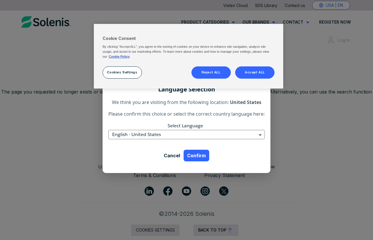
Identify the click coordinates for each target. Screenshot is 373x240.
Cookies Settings (122, 72)
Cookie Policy (119, 56)
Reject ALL (211, 72)
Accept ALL (255, 72)
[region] (188, 56)
